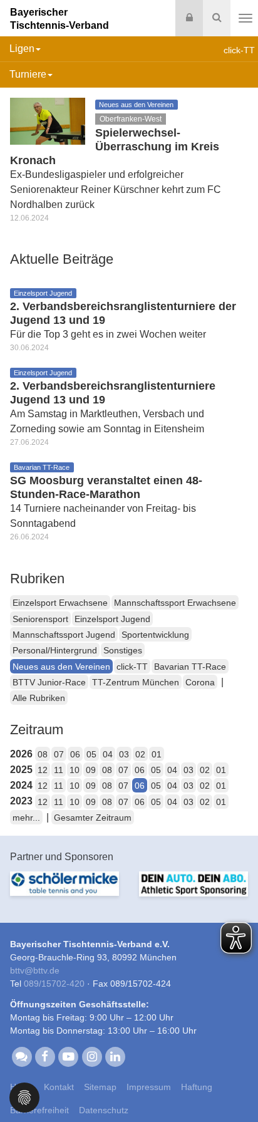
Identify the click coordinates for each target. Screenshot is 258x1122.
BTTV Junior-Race (49, 682)
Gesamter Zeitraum (93, 818)
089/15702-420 (54, 984)
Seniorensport (40, 619)
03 (124, 754)
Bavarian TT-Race (190, 667)
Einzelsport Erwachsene (60, 603)
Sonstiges (122, 650)
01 (157, 754)
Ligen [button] (21, 48)
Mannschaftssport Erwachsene (175, 603)
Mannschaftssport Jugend (64, 635)
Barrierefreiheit (39, 1110)
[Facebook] (44, 1056)
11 (58, 770)
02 (140, 754)
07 (59, 754)
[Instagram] (91, 1056)
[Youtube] (68, 1056)
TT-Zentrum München (135, 682)
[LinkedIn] (114, 1056)
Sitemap (100, 1087)
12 (43, 770)
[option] (64, 891)
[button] (24, 1096)
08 (43, 754)
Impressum (148, 1087)
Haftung (196, 1087)
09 (91, 770)
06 (75, 754)
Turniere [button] (27, 74)
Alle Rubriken (39, 698)
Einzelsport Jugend (112, 619)
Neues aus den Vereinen (61, 667)
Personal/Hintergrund (55, 650)
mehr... (26, 818)
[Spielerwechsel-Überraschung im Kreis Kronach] (47, 120)
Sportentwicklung (155, 635)
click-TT (132, 667)
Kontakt (59, 1087)
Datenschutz (103, 1110)
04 (108, 754)
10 (75, 770)
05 (91, 754)
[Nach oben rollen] (233, 1087)
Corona (200, 682)
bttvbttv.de (34, 970)
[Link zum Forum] (21, 1056)
